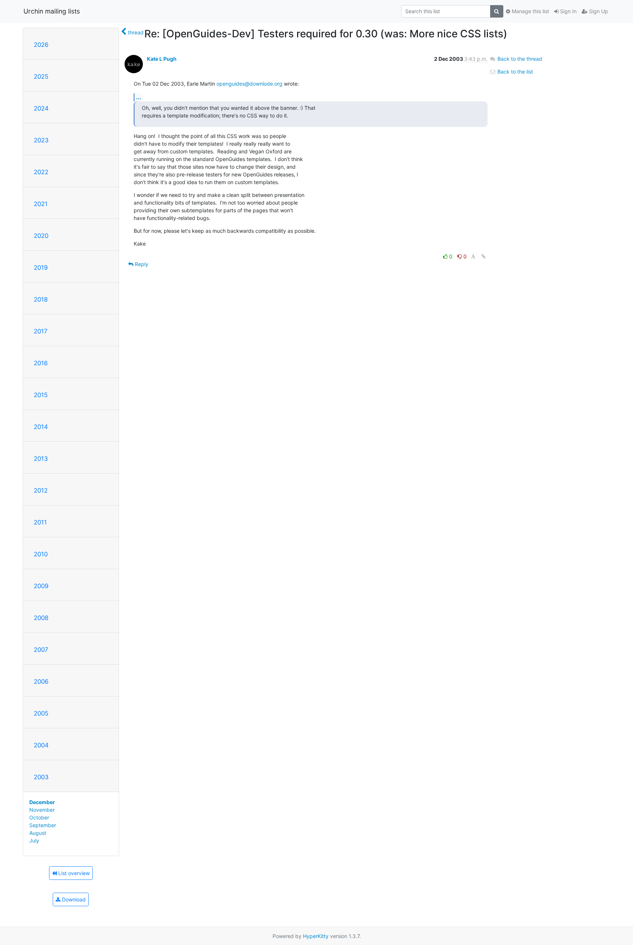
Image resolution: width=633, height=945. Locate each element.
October (39, 817)
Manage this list (529, 11)
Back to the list (514, 71)
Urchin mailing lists (51, 11)
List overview (73, 873)
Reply (140, 264)
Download (73, 899)
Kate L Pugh (162, 59)
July (34, 840)
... (138, 97)
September (42, 825)
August (37, 833)
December (42, 802)
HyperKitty (316, 936)
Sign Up (598, 11)
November (42, 810)
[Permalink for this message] (484, 256)
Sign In (568, 11)
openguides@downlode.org (249, 84)
